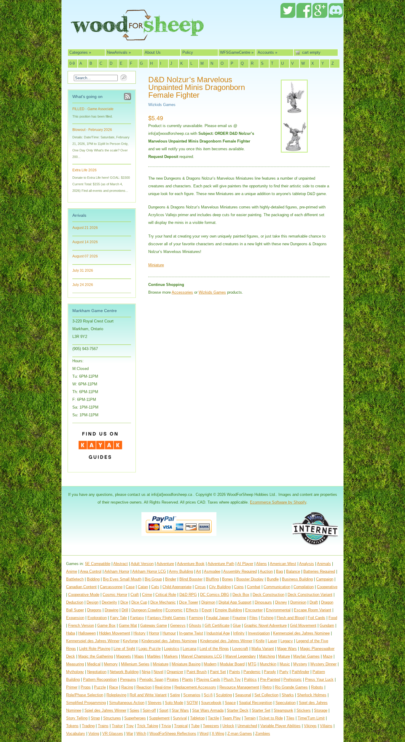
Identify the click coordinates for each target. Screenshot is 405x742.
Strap (95, 718)
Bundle (273, 579)
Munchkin (268, 664)
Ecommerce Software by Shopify (278, 502)
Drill (125, 610)
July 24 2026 (82, 285)
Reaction (144, 687)
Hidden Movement (114, 633)
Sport (163, 710)
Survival (180, 718)
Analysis (306, 563)
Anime (71, 571)
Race (113, 687)
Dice (124, 602)
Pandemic (252, 672)
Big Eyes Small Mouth (122, 579)
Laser (272, 641)
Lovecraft (240, 648)
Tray (130, 726)
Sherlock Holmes (311, 695)
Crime (147, 594)
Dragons (94, 610)
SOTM (192, 702)
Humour (169, 633)
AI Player (245, 563)
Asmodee (212, 571)
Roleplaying (116, 695)
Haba (70, 633)
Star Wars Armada (208, 710)
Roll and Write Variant (148, 695)
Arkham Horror (116, 571)
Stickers (303, 710)
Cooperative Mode (83, 594)
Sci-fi (208, 695)
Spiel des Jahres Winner (105, 710)
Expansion (75, 618)
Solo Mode (174, 702)
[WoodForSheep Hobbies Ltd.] (137, 36)
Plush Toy (232, 679)
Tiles (290, 718)
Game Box (106, 625)
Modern (210, 664)
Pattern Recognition (100, 679)
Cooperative (327, 587)
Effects (192, 610)
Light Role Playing (94, 648)
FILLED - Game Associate (93, 109)
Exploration (97, 618)
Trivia (166, 726)
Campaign (324, 579)
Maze (327, 656)
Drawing (111, 610)
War (129, 733)
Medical (94, 664)
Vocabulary (75, 733)
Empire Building (228, 610)
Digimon (208, 602)
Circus (200, 587)
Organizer (175, 672)
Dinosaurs (263, 602)
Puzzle (100, 687)
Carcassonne (111, 587)
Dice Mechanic (163, 602)
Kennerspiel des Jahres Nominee (301, 633)
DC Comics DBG (214, 594)
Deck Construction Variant (310, 594)
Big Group (153, 579)
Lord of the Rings (214, 648)
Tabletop (197, 718)
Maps (139, 656)
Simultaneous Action (126, 702)
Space (230, 702)
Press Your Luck (319, 679)
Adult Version (142, 563)
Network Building (124, 672)
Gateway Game (153, 625)
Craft (134, 594)
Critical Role (165, 594)
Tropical (181, 726)
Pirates (173, 679)
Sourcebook (211, 702)
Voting (93, 733)
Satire (175, 695)
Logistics (171, 648)
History (139, 633)
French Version (81, 625)
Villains (326, 726)
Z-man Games (239, 733)
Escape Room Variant (312, 610)
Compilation (304, 587)
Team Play (231, 718)
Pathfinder (300, 672)
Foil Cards (316, 618)
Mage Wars (287, 648)
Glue (237, 625)
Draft (314, 602)
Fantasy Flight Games (166, 618)
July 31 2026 (82, 270)
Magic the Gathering (95, 656)
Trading (88, 726)
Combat (253, 587)
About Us (153, 52)
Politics (250, 679)
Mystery (300, 664)
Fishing (267, 618)
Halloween (87, 633)
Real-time (163, 687)
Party (283, 672)
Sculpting (224, 695)
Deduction (74, 602)
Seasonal (243, 695)
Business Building (297, 579)
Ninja (146, 672)
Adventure (165, 563)
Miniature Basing (186, 664)
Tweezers (211, 726)
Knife (260, 641)
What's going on (87, 96)
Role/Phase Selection (84, 695)
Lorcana (189, 648)
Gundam (327, 625)
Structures (112, 718)
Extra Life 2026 (84, 170)
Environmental (278, 610)
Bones (227, 579)
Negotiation (96, 672)
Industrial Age (218, 633)
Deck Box (240, 594)
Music (285, 664)
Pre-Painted (270, 679)
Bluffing (212, 579)
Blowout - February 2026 (92, 130)
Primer (71, 687)
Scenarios (191, 695)
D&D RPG (188, 594)
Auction (266, 571)
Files (253, 618)
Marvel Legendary (240, 656)
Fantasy (137, 618)
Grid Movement (303, 625)
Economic (174, 610)
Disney (281, 602)
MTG (252, 664)
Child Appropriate (177, 587)
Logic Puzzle (149, 648)
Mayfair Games (306, 656)
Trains (103, 726)
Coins (239, 587)
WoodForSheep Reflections (172, 733)
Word (204, 733)
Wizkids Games (162, 104)
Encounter (254, 610)
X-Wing (218, 733)
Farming (196, 618)
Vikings (310, 726)
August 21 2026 (85, 228)
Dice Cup (139, 602)
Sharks (288, 695)
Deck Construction (268, 594)
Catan (143, 587)
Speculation (285, 702)
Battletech (75, 579)
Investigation (259, 633)
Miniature (156, 265)
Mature (284, 656)
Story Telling (76, 718)
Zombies (262, 733)
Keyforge (130, 641)
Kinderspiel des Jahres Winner (226, 641)
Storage (320, 710)
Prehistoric (292, 679)
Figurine (239, 618)
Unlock (228, 726)
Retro (267, 687)
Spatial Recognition (255, 702)
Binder (170, 579)
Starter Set (261, 710)
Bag (279, 571)
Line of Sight (124, 648)
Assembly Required (240, 571)
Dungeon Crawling (146, 610)
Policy (187, 52)
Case (130, 587)
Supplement (159, 718)
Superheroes (135, 718)
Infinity (239, 633)
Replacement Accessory (195, 687)
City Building (220, 587)
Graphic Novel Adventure (265, 625)
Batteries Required (319, 571)
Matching (267, 656)
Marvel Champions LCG (201, 656)
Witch (141, 733)
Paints (234, 672)
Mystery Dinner (323, 664)
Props (86, 687)
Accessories (182, 292)
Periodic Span (151, 679)
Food (333, 618)
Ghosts (195, 625)
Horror (154, 633)
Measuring (75, 664)
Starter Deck (237, 710)
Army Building (181, 571)
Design (92, 602)
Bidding (93, 579)
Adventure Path (221, 563)
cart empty (311, 52)
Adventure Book (191, 563)
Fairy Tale (118, 618)
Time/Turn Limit (311, 718)
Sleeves (155, 702)
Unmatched (247, 726)
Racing (127, 687)
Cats (155, 587)
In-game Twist (191, 633)
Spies (134, 710)
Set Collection (266, 695)
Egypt (207, 610)
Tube (195, 726)
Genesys (178, 625)
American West (283, 563)
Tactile (213, 718)
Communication (277, 587)
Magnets (123, 656)
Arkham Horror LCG (149, 571)
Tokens (72, 726)
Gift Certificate (217, 625)
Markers (171, 656)
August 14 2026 (85, 242)
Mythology (75, 672)
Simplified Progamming (86, 702)
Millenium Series (135, 664)
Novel (158, 672)
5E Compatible (97, 563)
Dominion (298, 602)
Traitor (117, 726)
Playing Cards (208, 679)
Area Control (90, 571)
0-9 (72, 63)
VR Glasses (112, 733)
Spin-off (149, 710)
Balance (293, 571)
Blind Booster (191, 579)
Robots (317, 687)
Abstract (120, 563)
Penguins (128, 679)
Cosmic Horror (115, 594)
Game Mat (128, 625)
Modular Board (232, 664)
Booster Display (250, 579)
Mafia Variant (262, 648)
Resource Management (239, 687)
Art (198, 571)
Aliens (261, 563)
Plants (187, 679)
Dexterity (109, 602)
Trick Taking (147, 726)
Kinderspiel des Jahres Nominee (169, 641)
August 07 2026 (85, 256)
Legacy (286, 641)
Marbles (154, 656)
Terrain (250, 718)
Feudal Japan (217, 618)
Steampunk (283, 710)
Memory (111, 664)
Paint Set (218, 672)
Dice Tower (188, 602)
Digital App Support (235, 602)
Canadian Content (81, 587)
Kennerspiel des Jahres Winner (92, 641)
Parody (270, 672)
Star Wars (180, 710)
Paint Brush (196, 672)
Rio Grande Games (291, 687)
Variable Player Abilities (280, 726)
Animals (324, 563)
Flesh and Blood (290, 618)
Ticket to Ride (271, 718)
